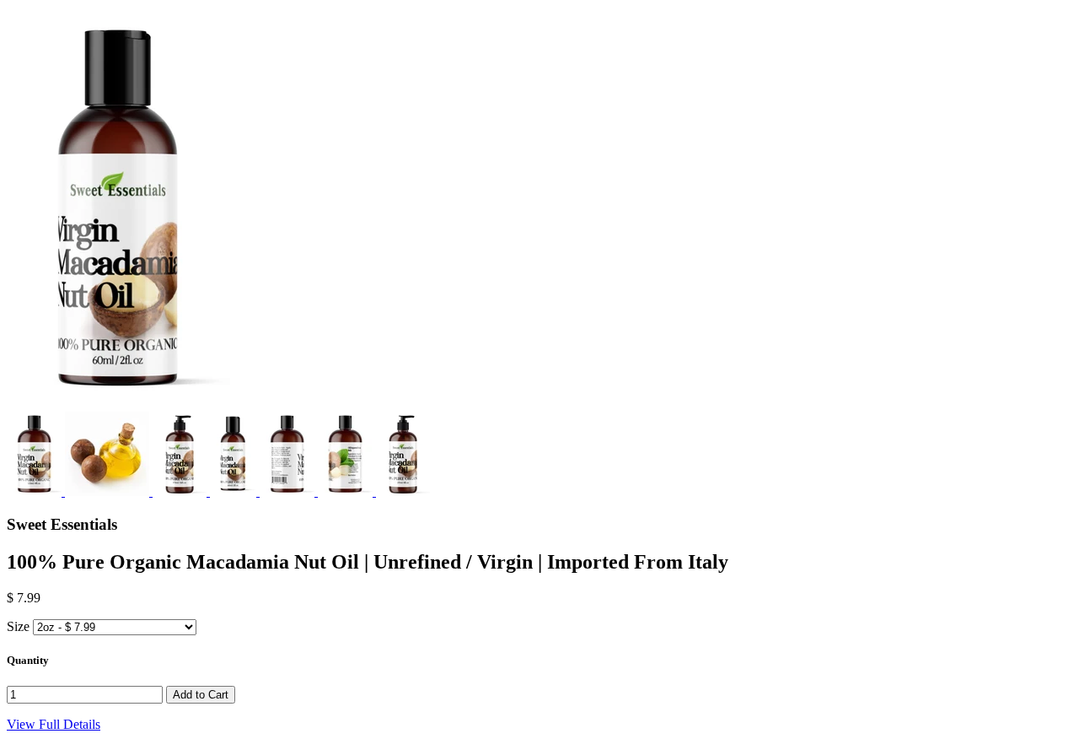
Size (18, 626)
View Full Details (53, 724)
